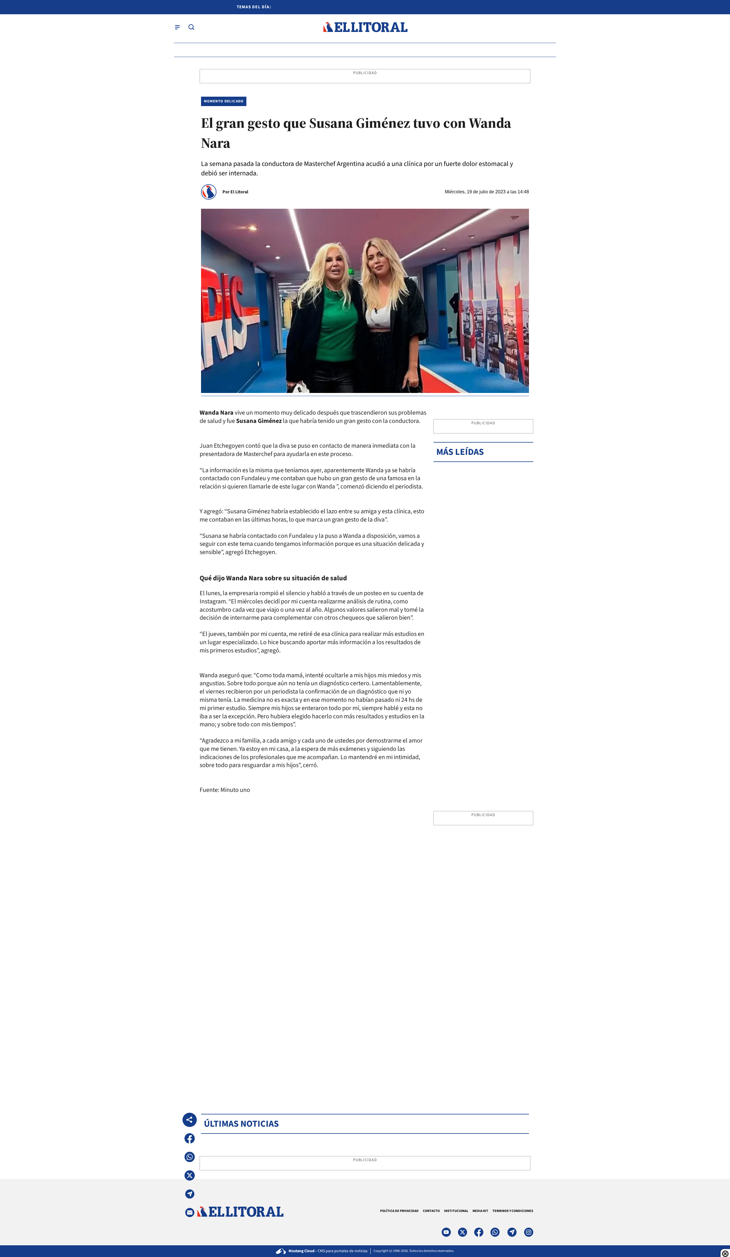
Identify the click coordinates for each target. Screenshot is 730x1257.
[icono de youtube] (446, 1232)
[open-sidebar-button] (177, 27)
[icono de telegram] (512, 1232)
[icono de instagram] (528, 1232)
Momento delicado (224, 101)
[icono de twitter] (462, 1232)
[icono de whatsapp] (495, 1232)
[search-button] (191, 27)
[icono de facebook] (478, 1232)
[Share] (189, 1120)
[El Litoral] (365, 27)
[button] (189, 1138)
